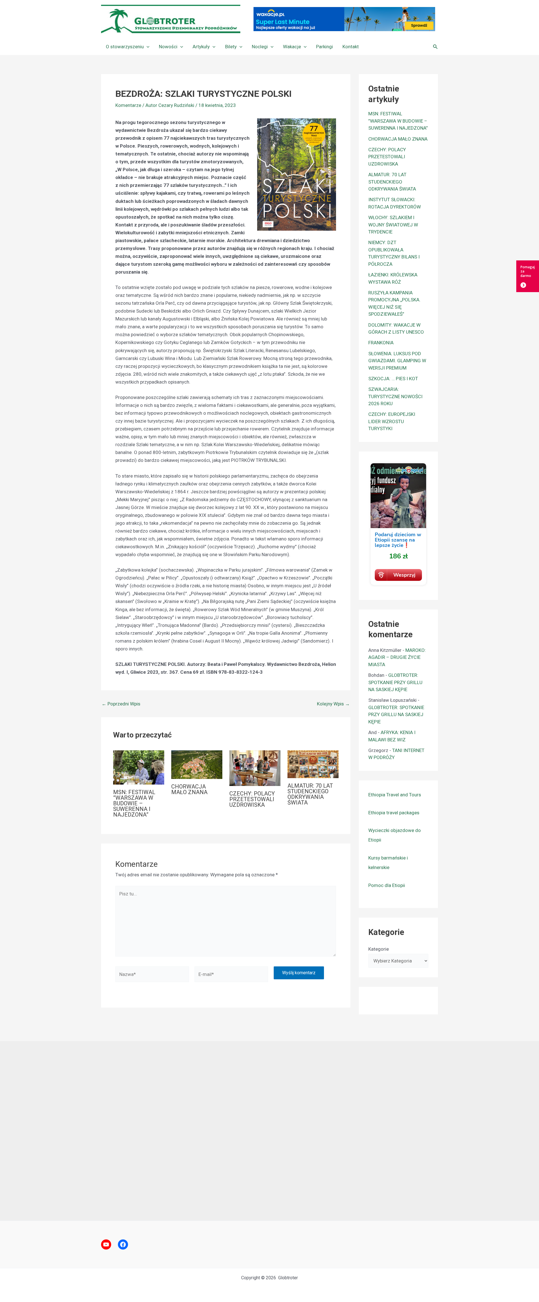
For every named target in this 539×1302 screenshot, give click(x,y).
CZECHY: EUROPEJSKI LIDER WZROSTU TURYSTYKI (391, 421)
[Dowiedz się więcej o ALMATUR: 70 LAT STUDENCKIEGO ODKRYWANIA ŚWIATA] (313, 764)
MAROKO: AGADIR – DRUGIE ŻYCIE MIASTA (397, 657)
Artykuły (201, 46)
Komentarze (128, 105)
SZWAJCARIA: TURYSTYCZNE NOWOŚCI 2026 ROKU (395, 396)
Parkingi (324, 46)
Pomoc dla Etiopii (386, 885)
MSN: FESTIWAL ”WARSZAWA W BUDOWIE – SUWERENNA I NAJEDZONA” (134, 803)
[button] (146, 46)
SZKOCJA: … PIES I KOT (393, 378)
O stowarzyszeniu (125, 46)
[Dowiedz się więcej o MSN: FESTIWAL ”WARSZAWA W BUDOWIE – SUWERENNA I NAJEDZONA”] (138, 767)
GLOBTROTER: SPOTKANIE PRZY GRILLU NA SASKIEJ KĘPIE (395, 682)
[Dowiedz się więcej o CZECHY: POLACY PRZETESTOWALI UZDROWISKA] (254, 768)
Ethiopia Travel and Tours (394, 794)
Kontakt (350, 46)
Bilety (231, 46)
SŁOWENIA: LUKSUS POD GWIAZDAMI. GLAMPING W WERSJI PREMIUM (397, 361)
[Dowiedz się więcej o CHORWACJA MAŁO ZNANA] (196, 764)
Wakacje (292, 46)
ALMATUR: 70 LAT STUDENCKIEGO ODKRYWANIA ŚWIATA (310, 794)
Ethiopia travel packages (393, 812)
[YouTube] (106, 1244)
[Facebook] (123, 1244)
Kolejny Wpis (333, 704)
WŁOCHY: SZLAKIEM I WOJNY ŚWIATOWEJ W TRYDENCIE (393, 225)
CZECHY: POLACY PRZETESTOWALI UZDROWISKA (252, 799)
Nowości (168, 46)
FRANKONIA (381, 342)
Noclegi (260, 46)
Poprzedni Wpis (121, 704)
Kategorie (378, 949)
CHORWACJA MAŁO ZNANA (189, 789)
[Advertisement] (269, 1131)
